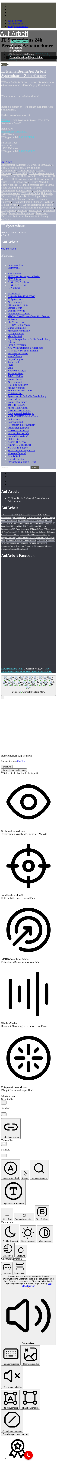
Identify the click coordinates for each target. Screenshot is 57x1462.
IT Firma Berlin (36, 515)
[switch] (3, 837)
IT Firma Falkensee (34, 518)
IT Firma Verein (24, 190)
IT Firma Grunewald (22, 179)
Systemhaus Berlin (8, 546)
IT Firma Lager (20, 182)
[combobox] (28, 686)
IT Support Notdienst (30, 204)
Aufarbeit (20, 164)
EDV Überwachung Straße (21, 450)
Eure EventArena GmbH (20, 390)
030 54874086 (15, 20)
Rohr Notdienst (15, 422)
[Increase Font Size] (3, 1103)
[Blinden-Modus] (2, 1029)
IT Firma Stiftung (23, 187)
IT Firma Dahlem (26, 170)
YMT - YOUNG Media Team (23, 416)
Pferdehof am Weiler (18, 353)
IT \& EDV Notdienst (18, 282)
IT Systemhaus (8, 210)
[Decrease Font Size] (3, 1114)
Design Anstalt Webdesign (21, 413)
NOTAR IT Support (18, 447)
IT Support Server (29, 540)
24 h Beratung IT (16, 302)
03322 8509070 (15, 23)
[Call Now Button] (28, 1455)
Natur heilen (14, 399)
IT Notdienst (14, 287)
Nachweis (22, 210)
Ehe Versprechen (16, 322)
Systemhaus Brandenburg (21, 213)
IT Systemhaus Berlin (18, 430)
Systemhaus (13, 267)
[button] (2, 697)
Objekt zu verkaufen (18, 384)
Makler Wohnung (16, 387)
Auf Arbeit (6, 162)
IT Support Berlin (21, 196)
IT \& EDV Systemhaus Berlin (23, 350)
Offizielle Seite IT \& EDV (21, 296)
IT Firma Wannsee (42, 190)
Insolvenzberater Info (18, 433)
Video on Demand (17, 453)
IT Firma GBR (20, 173)
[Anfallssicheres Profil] (2, 901)
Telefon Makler (15, 376)
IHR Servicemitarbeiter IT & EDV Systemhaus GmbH (26, 670)
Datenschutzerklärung (12, 668)
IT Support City (25, 535)
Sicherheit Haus (15, 373)
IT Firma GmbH (29, 176)
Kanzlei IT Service (17, 442)
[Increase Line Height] (3, 1144)
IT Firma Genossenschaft (41, 173)
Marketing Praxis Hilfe (19, 330)
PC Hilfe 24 (14, 293)
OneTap (21, 761)
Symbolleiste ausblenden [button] (14, 770)
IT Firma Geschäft (10, 176)
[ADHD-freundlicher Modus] (2, 965)
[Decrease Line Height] (3, 1155)
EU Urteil (32, 164)
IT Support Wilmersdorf (21, 207)
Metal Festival (15, 336)
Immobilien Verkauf (18, 436)
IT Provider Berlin (30, 193)
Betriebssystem (15, 265)
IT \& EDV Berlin (17, 285)
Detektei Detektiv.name (19, 410)
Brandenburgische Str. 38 (14, 131)
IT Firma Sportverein (21, 529)
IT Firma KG (47, 523)
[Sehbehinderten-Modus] (2, 837)
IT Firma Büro (22, 167)
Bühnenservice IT (16, 310)
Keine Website (15, 356)
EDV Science (14, 279)
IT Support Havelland (42, 202)
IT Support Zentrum (44, 207)
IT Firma (5, 120)
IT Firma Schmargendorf (31, 184)
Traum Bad (13, 362)
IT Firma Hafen (42, 179)
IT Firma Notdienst (31, 526)
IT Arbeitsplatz (15, 393)
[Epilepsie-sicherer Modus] (2, 1093)
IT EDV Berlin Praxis (19, 325)
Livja (10, 365)
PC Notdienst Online (18, 305)
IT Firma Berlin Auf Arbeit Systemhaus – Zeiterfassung (23, 73)
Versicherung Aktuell (18, 427)
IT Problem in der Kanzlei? (21, 424)
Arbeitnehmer (8, 164)
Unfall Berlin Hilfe (17, 327)
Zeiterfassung (41, 216)
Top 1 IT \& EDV (17, 404)
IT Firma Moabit (37, 182)
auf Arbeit (6, 219)
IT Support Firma (21, 202)
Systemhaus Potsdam (23, 216)
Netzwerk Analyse (17, 370)
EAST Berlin (14, 273)
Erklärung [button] (7, 767)
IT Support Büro (40, 196)
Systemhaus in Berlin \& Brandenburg (27, 396)
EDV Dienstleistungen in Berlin (24, 276)
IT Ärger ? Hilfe (16, 333)
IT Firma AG (44, 164)
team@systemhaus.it (18, 26)
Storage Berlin (15, 307)
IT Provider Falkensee (38, 532)
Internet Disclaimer (17, 402)
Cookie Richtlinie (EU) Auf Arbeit (26, 57)
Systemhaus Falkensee (43, 546)
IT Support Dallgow (25, 199)
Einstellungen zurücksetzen (15, 1434)
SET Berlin (13, 439)
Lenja (10, 367)
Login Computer (16, 359)
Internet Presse (15, 379)
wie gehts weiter (16, 459)
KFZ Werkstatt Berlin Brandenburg (25, 347)
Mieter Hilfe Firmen (18, 407)
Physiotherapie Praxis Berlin (22, 462)
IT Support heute (9, 204)
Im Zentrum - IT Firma (19, 313)
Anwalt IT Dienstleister (19, 444)
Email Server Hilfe (17, 345)
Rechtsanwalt (35, 210)
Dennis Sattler (15, 456)
